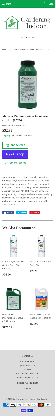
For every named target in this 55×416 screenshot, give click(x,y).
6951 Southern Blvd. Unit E (27, 373)
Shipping (6, 135)
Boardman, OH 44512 (27, 377)
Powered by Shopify (38, 399)
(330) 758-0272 (27, 365)
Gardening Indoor (19, 399)
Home (4, 50)
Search (27, 388)
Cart (50, 4)
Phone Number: (27, 361)
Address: (27, 369)
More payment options (15, 163)
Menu (8, 4)
